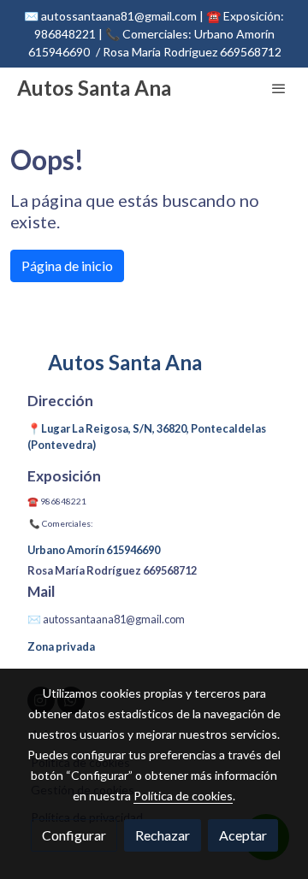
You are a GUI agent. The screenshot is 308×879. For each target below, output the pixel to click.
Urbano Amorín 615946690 (93, 550)
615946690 (59, 51)
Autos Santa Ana (94, 88)
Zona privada (61, 646)
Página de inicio (67, 265)
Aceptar (243, 835)
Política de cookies (183, 795)
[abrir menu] (279, 88)
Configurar (74, 835)
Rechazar (162, 835)
